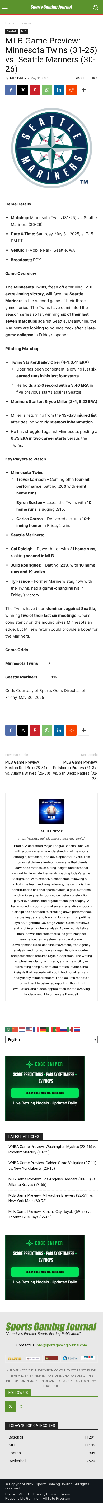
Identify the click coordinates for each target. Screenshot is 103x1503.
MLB (23, 31)
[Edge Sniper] (45, 1120)
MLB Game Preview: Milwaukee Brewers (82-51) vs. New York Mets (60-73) (51, 1198)
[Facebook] (10, 90)
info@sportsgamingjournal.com (61, 1345)
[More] (83, 90)
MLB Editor (18, 78)
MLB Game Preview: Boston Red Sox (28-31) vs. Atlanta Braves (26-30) (27, 768)
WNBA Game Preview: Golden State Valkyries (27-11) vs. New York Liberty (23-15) (52, 1165)
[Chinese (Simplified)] (15, 1029)
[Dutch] (22, 1029)
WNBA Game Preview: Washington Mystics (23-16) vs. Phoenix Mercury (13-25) (52, 1149)
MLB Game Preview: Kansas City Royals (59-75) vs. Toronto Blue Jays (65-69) (50, 1214)
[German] (43, 1029)
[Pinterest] (35, 90)
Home (10, 23)
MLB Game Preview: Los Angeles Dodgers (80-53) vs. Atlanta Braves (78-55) (52, 1182)
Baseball (26, 23)
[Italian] (49, 1029)
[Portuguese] (56, 1029)
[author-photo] (51, 823)
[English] (29, 1029)
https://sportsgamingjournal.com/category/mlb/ (51, 838)
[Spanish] (70, 1029)
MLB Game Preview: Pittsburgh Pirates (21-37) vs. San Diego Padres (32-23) (75, 770)
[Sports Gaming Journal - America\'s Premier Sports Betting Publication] (51, 7)
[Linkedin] (59, 90)
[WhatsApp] (47, 90)
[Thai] (77, 1029)
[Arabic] (8, 1029)
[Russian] (63, 1029)
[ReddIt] (71, 90)
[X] (22, 90)
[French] (36, 1029)
